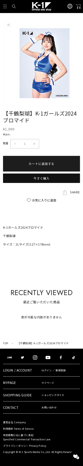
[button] (5, 6)
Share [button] (75, 192)
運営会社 (14, 422)
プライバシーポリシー (24, 445)
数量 (5, 143)
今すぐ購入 (41, 178)
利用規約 (18, 428)
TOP (5, 343)
